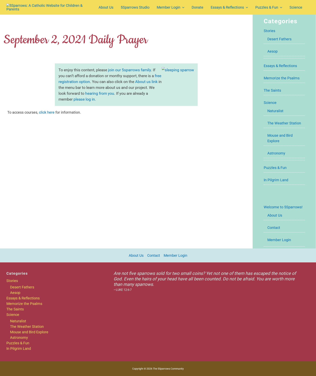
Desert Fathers (279, 39)
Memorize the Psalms (282, 78)
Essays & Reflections (227, 7)
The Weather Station (284, 123)
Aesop (272, 51)
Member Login (168, 7)
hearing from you (99, 93)
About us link (146, 81)
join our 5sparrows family (129, 70)
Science (295, 7)
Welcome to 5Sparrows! (283, 207)
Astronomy (276, 153)
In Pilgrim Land (276, 180)
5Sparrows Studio (135, 7)
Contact (273, 227)
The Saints (272, 90)
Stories (269, 31)
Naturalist (275, 111)
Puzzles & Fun (266, 7)
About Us (106, 7)
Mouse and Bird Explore (29, 332)
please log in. (85, 99)
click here (46, 112)
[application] (182, 7)
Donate (197, 7)
